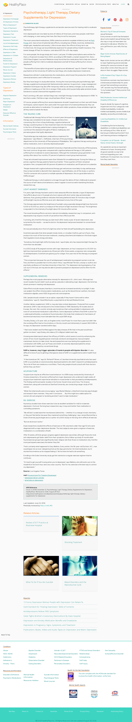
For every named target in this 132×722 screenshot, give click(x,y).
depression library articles (34, 478)
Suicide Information (9, 129)
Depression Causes (9, 37)
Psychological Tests (103, 4)
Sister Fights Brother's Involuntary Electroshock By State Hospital (52, 616)
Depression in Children (10, 55)
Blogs (92, 4)
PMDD (5, 110)
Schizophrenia (85, 657)
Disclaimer (100, 711)
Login (123, 4)
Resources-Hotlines (31, 680)
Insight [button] (84, 4)
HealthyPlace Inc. (48, 721)
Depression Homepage (11, 19)
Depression (33, 654)
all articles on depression (34, 480)
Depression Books (9, 82)
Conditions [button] (58, 4)
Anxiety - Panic (9, 664)
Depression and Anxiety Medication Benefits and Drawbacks (50, 620)
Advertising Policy (117, 711)
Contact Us (39, 711)
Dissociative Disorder (37, 660)
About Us (25, 711)
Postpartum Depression (7, 106)
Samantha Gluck (32, 23)
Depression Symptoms (10, 31)
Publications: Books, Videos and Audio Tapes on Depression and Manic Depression (60, 629)
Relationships (85, 654)
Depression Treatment (10, 40)
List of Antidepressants (11, 43)
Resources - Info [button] (72, 4)
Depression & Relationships (7, 59)
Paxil (92, 40)
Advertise (53, 711)
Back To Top (5, 635)
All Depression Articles (10, 22)
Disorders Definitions (11, 675)
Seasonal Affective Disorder (9, 114)
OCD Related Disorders (63, 657)
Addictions (7, 657)
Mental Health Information (29, 676)
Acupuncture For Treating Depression (42, 475)
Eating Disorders (35, 664)
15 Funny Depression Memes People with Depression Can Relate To (53, 602)
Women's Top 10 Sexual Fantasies (113, 31)
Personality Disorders (62, 664)
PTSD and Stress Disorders (90, 650)
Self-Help (83, 660)
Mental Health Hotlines (11, 126)
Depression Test (8, 34)
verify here (107, 676)
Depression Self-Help (10, 46)
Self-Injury (84, 664)
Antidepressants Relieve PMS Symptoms (41, 611)
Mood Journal (8, 70)
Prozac (26, 43)
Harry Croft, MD (46, 506)
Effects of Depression (10, 49)
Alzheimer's (7, 660)
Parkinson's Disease (61, 660)
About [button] (114, 4)
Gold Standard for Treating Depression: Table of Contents (49, 607)
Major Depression (9, 102)
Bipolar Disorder (35, 650)
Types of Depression (10, 28)
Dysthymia (6, 99)
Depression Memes (9, 79)
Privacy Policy (85, 711)
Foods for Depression (10, 64)
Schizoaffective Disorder (114, 654)
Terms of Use (68, 711)
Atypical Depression (9, 95)
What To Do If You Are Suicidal (39, 582)
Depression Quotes (9, 76)
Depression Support (9, 67)
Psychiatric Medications (12, 678)
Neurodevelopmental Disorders (66, 654)
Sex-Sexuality (110, 650)
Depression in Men (9, 52)
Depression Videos (9, 73)
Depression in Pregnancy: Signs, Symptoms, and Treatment (49, 625)
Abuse (5, 650)
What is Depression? (10, 25)
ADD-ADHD (8, 654)
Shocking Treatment (73, 542)
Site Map (12, 711)
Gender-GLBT (59, 650)
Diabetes (32, 657)
